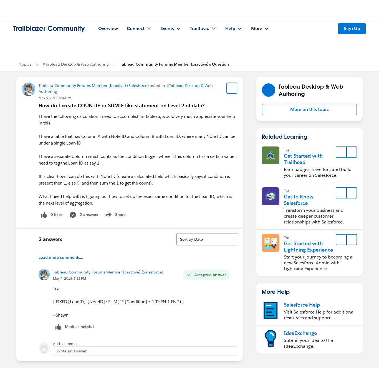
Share (114, 215)
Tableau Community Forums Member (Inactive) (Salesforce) (94, 85)
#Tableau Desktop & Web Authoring (75, 64)
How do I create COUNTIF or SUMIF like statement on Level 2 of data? (121, 105)
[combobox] (207, 239)
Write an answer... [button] (73, 351)
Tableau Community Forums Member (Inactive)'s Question (174, 64)
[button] (309, 109)
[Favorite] (232, 88)
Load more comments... (61, 257)
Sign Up (352, 28)
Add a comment (66, 343)
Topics (25, 64)
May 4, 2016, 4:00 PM (55, 97)
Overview (108, 28)
